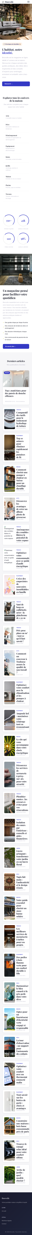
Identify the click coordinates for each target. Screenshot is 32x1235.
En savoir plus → (10, 346)
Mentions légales (7, 1220)
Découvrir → (9, 84)
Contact (4, 1223)
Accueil (4, 1211)
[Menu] (28, 1)
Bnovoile (8, 1)
